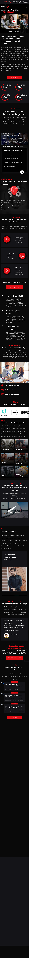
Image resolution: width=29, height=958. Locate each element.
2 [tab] (5, 523)
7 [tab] (17, 523)
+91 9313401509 (18, 2)
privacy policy (4, 946)
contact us (17, 917)
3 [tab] (7, 523)
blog (16, 928)
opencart (3, 911)
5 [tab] (12, 523)
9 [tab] (21, 523)
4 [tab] (10, 523)
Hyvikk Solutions (13, 956)
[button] (22, 172)
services (3, 876)
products (17, 930)
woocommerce (4, 909)
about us (3, 873)
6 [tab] (14, 523)
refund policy (12, 946)
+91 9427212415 (18, 1)
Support (17, 920)
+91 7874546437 (25, 1)
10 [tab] (24, 523)
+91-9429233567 (5, 895)
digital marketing (19, 890)
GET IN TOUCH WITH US (14, 657)
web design (18, 883)
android (3, 923)
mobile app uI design (20, 886)
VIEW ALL (14, 717)
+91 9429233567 (12, 1)
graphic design (18, 888)
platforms (3, 878)
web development (19, 873)
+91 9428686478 (25, 2)
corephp (3, 921)
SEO (16, 893)
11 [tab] (26, 523)
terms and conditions (22, 946)
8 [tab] (19, 523)
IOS (2, 928)
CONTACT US (9, 857)
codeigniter (4, 918)
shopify (3, 913)
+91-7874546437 (5, 897)
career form (18, 909)
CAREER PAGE (9, 818)
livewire (3, 930)
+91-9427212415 (5, 899)
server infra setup (19, 898)
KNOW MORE (14, 77)
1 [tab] (2, 523)
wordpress (3, 906)
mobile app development (21, 876)
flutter (2, 926)
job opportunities (19, 906)
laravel (3, 916)
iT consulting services (20, 895)
